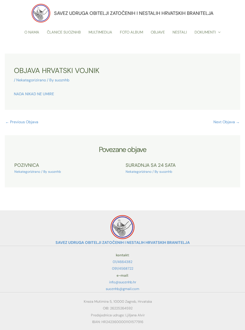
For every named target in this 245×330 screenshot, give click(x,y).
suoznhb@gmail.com (122, 288)
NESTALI (180, 32)
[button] (218, 32)
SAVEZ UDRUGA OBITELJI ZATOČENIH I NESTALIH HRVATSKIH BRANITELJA (133, 13)
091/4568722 (122, 268)
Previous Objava (21, 121)
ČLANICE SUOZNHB (64, 32)
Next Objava (226, 121)
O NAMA (31, 32)
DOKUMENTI (205, 32)
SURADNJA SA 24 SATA (151, 165)
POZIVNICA (26, 165)
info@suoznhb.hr (122, 282)
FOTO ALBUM (131, 32)
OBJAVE (158, 32)
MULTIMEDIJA (100, 32)
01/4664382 (122, 261)
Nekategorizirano (31, 80)
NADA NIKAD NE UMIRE (34, 93)
